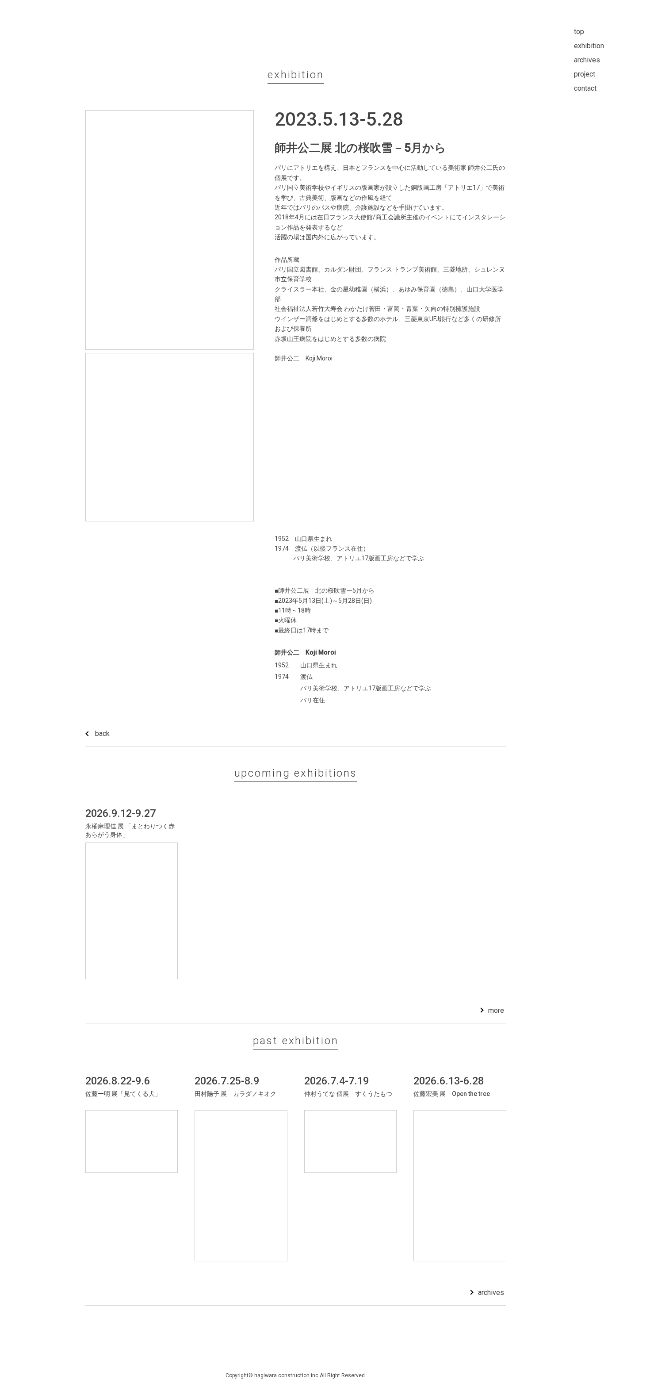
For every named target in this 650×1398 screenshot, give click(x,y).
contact (585, 88)
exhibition (589, 46)
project (584, 74)
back (102, 733)
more (496, 1010)
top (579, 31)
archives (491, 1292)
